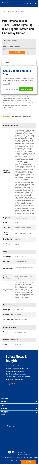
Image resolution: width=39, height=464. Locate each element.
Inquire (17, 52)
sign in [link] (3, 414)
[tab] (6, 117)
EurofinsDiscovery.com (23, 454)
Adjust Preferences (12, 89)
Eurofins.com (21, 452)
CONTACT (28, 462)
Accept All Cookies (26, 89)
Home (3, 11)
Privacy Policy (10, 461)
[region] (19, 80)
